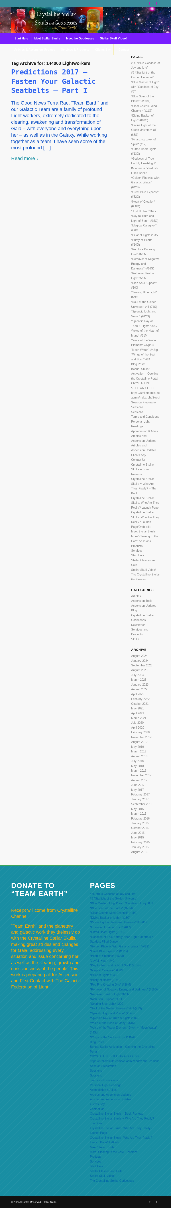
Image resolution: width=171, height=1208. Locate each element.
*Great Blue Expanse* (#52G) (109, 951)
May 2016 (137, 809)
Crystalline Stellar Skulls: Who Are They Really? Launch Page (145, 502)
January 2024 (140, 660)
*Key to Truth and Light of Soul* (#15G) (115, 965)
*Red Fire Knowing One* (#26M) (110, 984)
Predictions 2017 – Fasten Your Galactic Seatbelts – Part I (53, 81)
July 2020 (137, 722)
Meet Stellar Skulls (143, 531)
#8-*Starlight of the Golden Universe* (113, 898)
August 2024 (139, 655)
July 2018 (137, 761)
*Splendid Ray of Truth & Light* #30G (114, 1018)
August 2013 (139, 852)
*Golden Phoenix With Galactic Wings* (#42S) (145, 182)
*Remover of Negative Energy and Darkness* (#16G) (145, 263)
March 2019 (138, 751)
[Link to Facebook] (150, 3)
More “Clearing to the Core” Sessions (114, 1152)
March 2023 (138, 679)
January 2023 (140, 684)
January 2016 (140, 823)
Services (136, 550)
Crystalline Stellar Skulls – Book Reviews (142, 469)
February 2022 (140, 699)
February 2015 (140, 842)
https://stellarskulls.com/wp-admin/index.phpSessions (124, 1061)
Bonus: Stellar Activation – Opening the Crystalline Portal (144, 373)
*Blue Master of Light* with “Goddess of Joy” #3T (145, 86)
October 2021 (140, 703)
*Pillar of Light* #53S (144, 235)
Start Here (137, 555)
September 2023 (141, 665)
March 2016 (138, 813)
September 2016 (141, 804)
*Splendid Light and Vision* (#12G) (112, 1013)
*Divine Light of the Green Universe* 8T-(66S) (144, 129)
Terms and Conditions (145, 416)
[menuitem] (21, 38)
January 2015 (140, 847)
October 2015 (140, 828)
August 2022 (139, 689)
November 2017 (141, 775)
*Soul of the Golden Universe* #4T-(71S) (116, 1008)
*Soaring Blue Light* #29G (107, 1003)
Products (137, 546)
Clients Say (138, 455)
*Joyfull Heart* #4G (143, 211)
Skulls (135, 639)
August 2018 (139, 756)
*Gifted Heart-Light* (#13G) (107, 932)
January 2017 (140, 799)
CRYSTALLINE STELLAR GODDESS (114, 1056)
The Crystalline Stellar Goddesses (112, 1180)
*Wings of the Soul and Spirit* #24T (113, 1037)
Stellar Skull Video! (143, 569)
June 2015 (138, 832)
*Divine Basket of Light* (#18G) (110, 917)
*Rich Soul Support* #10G (106, 999)
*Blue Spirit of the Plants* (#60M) (111, 908)
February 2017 (140, 794)
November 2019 (141, 737)
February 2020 (140, 732)
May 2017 (137, 789)
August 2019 (139, 742)
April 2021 (137, 713)
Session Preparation (144, 402)
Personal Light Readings (105, 1085)
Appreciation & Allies (144, 431)
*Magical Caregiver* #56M (106, 970)
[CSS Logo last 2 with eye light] (57, 20)
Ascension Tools (142, 600)
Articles (136, 596)
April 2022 (137, 694)
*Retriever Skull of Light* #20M (110, 994)
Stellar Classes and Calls (106, 1171)
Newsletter (138, 625)
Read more (23, 158)
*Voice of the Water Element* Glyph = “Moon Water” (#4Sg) (144, 345)
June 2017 (138, 785)
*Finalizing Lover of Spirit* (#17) (110, 927)
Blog (134, 610)
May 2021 (137, 708)
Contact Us (138, 459)
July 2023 (137, 675)
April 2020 (137, 727)
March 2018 (138, 770)
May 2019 (137, 746)
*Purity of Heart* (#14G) (105, 980)
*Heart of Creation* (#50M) (107, 955)
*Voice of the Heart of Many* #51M (112, 1023)
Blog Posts (138, 364)
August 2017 (139, 780)
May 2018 (137, 766)
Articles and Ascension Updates (110, 1094)
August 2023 (139, 670)
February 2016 (140, 818)
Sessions (137, 407)
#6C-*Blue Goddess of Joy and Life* (113, 894)
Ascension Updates (143, 605)
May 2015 (137, 837)
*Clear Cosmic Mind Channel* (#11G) (113, 912)
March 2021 (138, 718)
